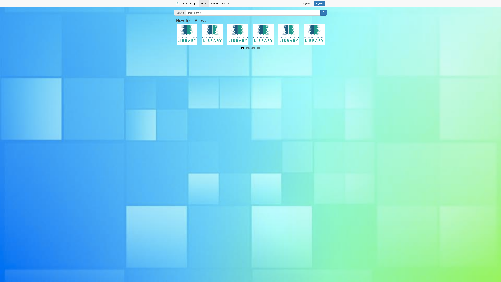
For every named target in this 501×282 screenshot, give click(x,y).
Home (204, 3)
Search (214, 3)
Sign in (307, 3)
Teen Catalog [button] (189, 3)
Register (319, 3)
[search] (323, 13)
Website (225, 3)
